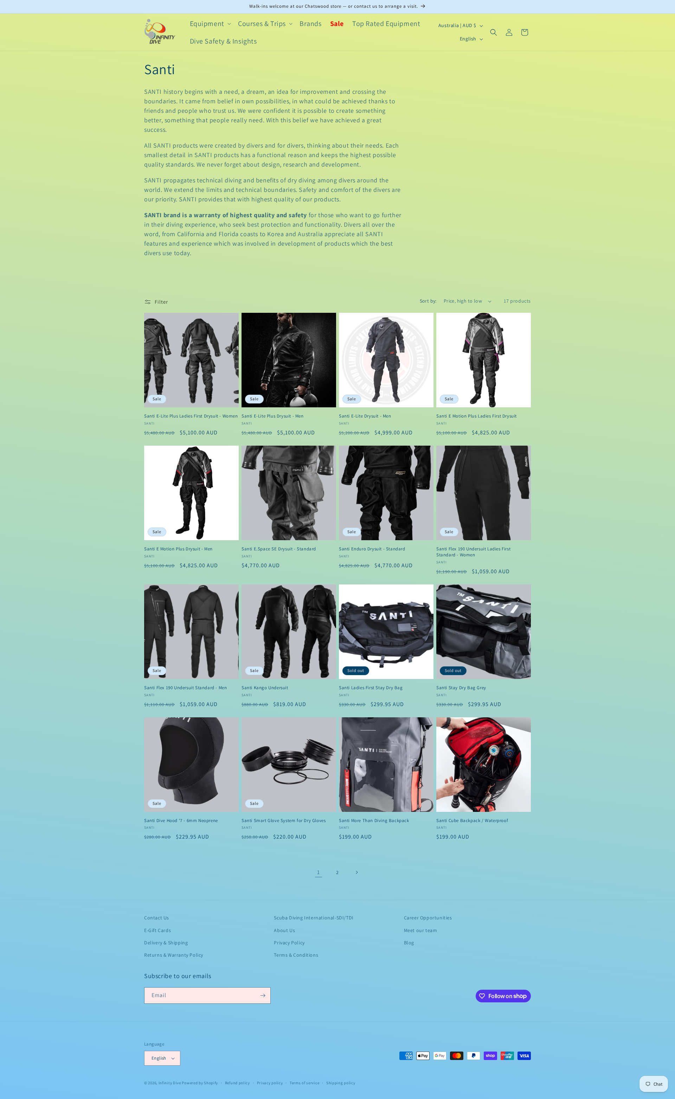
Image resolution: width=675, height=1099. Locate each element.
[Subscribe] (262, 995)
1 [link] (318, 872)
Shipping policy (340, 1082)
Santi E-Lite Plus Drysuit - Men (273, 416)
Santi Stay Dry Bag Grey (461, 688)
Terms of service (304, 1082)
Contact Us (156, 917)
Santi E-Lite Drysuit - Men (365, 416)
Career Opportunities (428, 917)
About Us (284, 930)
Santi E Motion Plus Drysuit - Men (178, 549)
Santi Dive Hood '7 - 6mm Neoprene (181, 820)
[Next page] (356, 872)
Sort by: (428, 301)
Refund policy (237, 1082)
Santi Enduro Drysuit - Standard (372, 549)
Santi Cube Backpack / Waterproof (472, 820)
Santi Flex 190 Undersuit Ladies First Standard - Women (473, 552)
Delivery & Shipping (166, 942)
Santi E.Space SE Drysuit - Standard (279, 549)
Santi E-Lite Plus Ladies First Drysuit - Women (191, 416)
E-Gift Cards (157, 930)
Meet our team (420, 930)
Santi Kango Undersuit (265, 688)
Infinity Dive (170, 1082)
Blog (409, 942)
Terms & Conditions (296, 955)
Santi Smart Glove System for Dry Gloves (284, 820)
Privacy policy (270, 1082)
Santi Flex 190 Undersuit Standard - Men (185, 688)
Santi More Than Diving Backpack (374, 820)
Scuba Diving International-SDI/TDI (313, 917)
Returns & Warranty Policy (173, 955)
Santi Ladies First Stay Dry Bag (371, 688)
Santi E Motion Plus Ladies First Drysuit (476, 416)
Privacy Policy (289, 942)
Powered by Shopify (200, 1082)
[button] (210, 23)
